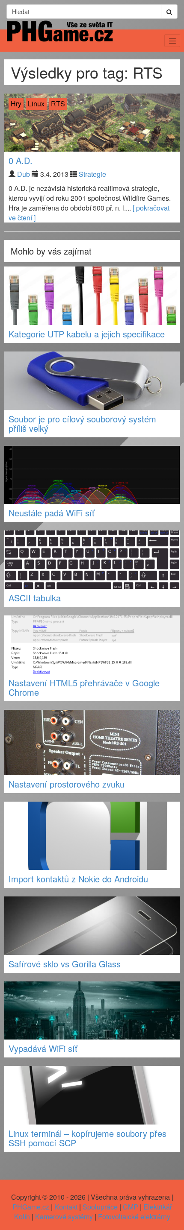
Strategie (92, 174)
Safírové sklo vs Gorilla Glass (65, 964)
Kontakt (65, 1207)
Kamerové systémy (64, 1216)
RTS (58, 103)
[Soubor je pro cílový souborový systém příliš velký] (92, 380)
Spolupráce (100, 1207)
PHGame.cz (30, 1207)
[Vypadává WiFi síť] (92, 1010)
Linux (36, 103)
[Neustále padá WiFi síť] (92, 475)
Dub (23, 174)
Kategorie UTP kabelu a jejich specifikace (87, 334)
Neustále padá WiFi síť (52, 513)
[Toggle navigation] (172, 40)
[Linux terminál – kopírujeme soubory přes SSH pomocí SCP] (92, 1095)
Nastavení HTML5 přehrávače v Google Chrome (84, 687)
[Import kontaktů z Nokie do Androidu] (92, 836)
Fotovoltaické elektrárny (134, 1216)
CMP (130, 1207)
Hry (16, 103)
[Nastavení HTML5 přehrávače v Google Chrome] (92, 644)
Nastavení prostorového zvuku (67, 784)
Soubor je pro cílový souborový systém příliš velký (82, 423)
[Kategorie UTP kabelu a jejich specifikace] (92, 295)
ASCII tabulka (35, 598)
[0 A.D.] (92, 123)
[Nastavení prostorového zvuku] (92, 742)
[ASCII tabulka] (92, 559)
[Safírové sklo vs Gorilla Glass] (92, 925)
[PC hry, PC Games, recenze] (59, 39)
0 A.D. (21, 160)
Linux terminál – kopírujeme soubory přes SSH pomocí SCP (87, 1138)
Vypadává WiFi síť (43, 1048)
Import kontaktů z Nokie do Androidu (78, 879)
